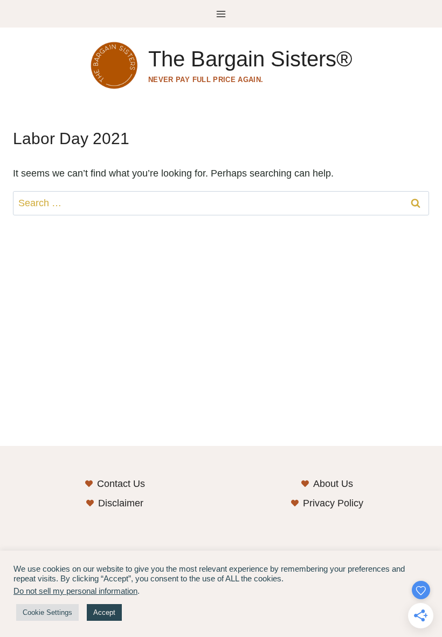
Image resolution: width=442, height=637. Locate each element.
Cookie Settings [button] (47, 612)
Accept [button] (104, 612)
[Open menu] (221, 13)
